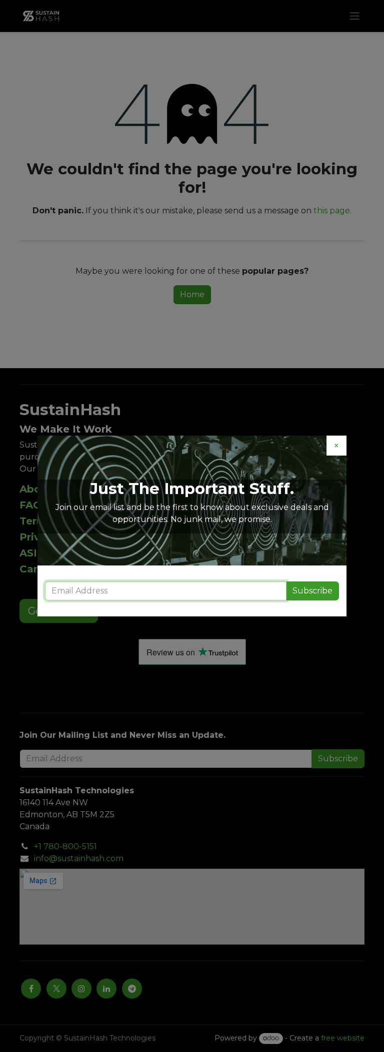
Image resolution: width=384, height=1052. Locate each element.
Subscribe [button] (312, 590)
